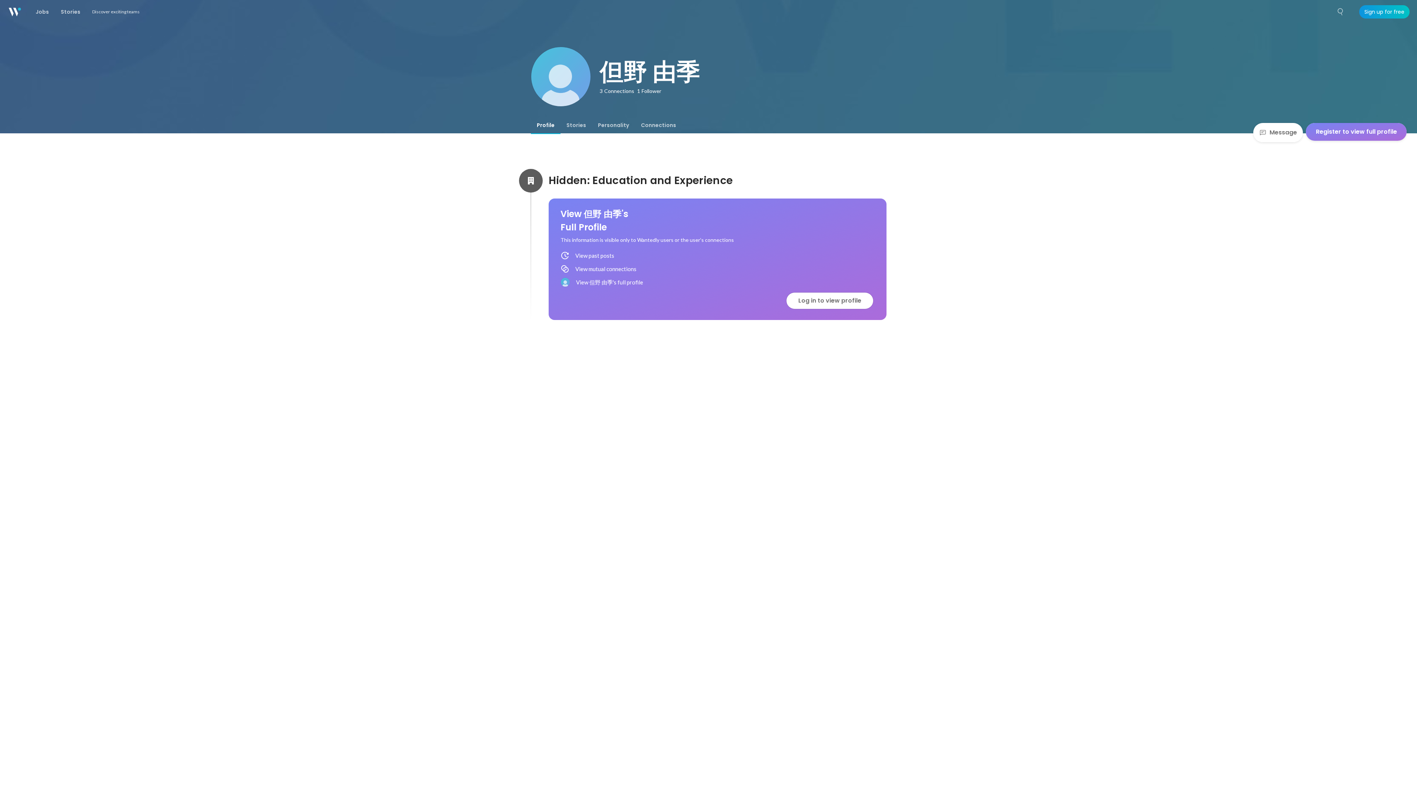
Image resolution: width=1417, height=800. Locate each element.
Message (1283, 132)
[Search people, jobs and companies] (1340, 11)
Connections (658, 125)
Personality (613, 125)
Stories (576, 125)
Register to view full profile (1356, 131)
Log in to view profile (829, 300)
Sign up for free (1384, 12)
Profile (546, 125)
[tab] (546, 125)
